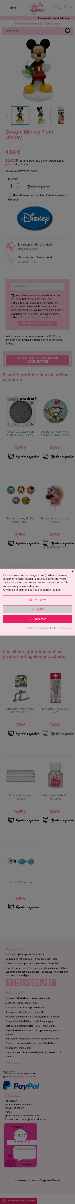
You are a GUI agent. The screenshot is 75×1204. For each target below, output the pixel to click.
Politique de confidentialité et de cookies (49, 627)
